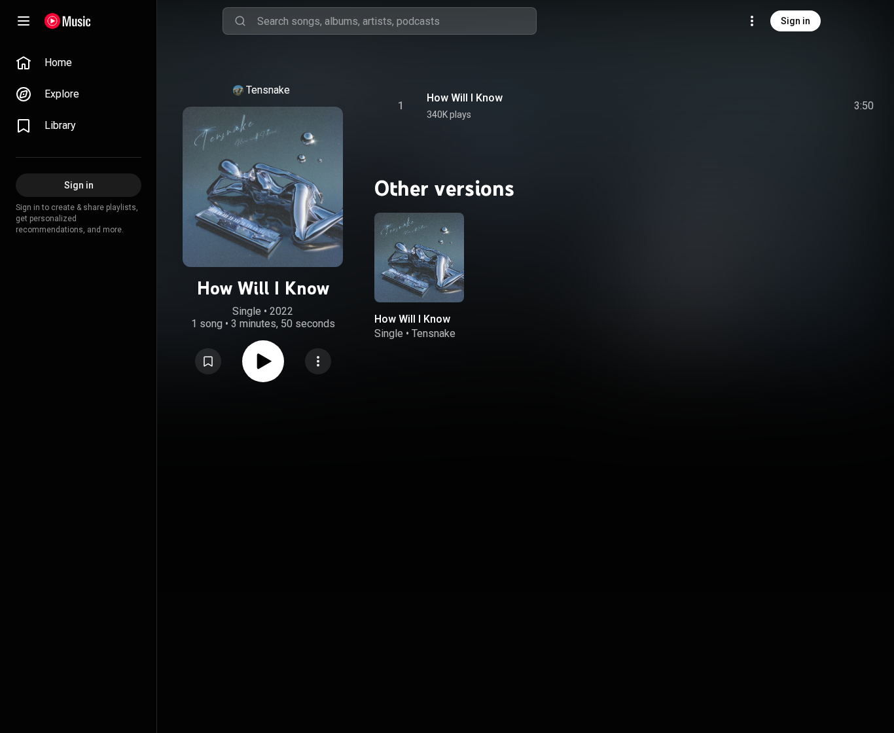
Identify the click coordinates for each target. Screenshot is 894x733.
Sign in (795, 21)
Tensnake (268, 90)
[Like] (765, 106)
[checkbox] (864, 106)
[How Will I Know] (419, 257)
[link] (78, 63)
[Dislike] (790, 106)
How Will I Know (465, 98)
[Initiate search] (240, 20)
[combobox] (396, 21)
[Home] (68, 21)
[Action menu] (318, 361)
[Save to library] (208, 361)
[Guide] (23, 21)
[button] (208, 361)
